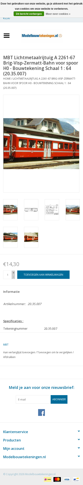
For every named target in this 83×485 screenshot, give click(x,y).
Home (7, 78)
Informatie (11, 292)
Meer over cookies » (58, 13)
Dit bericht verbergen (29, 13)
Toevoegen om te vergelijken (55, 352)
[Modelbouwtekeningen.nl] (48, 35)
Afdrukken (9, 357)
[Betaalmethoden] (47, 479)
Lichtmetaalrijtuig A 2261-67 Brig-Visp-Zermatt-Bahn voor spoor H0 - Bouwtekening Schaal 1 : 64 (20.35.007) (39, 83)
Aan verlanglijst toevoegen (19, 352)
